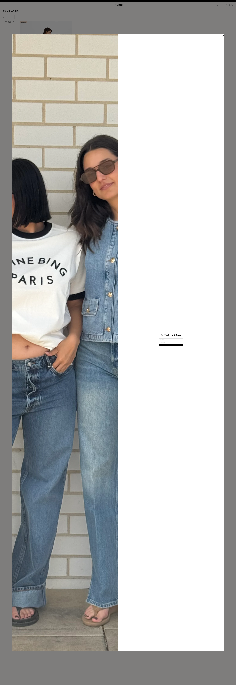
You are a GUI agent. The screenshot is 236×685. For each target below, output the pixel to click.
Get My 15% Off (171, 345)
